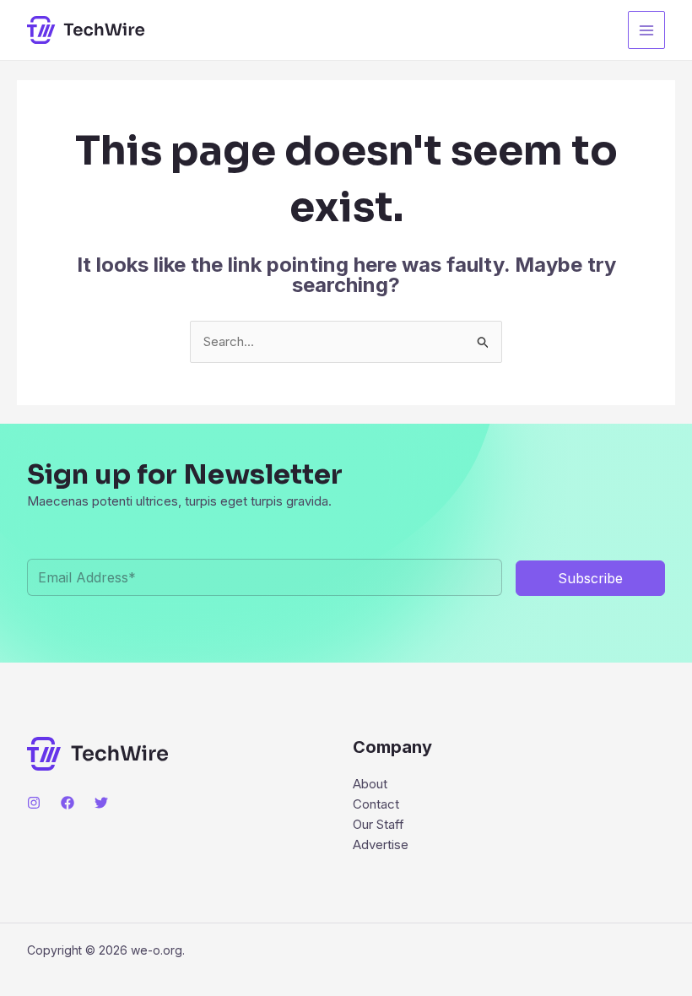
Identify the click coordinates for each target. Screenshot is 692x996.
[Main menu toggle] (647, 30)
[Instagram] (34, 802)
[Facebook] (67, 802)
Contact (376, 804)
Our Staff (378, 824)
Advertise (380, 844)
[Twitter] (101, 802)
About (370, 784)
